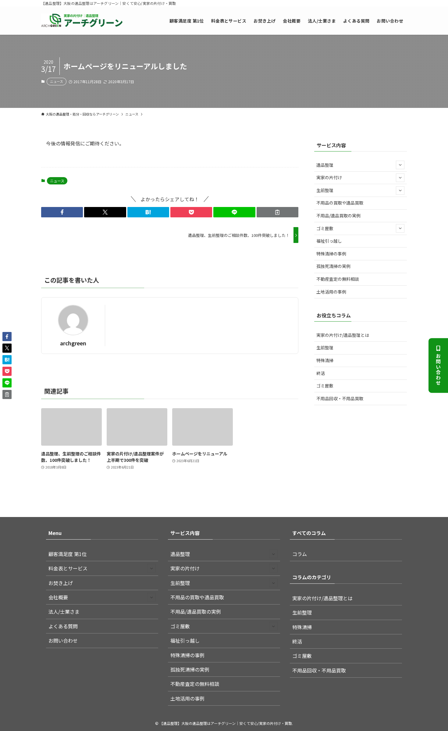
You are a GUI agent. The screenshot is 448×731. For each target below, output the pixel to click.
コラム (299, 554)
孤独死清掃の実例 (333, 266)
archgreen (73, 343)
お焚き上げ (60, 583)
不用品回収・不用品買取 (339, 398)
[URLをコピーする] (277, 212)
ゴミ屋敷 (324, 228)
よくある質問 (63, 626)
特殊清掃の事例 (331, 254)
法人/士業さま (64, 611)
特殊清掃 (324, 360)
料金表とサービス (67, 568)
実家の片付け (329, 177)
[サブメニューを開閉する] (400, 165)
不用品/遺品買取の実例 (338, 215)
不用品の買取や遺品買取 (339, 203)
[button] (62, 212)
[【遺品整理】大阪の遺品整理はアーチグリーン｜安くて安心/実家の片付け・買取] (82, 21)
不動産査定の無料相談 (337, 279)
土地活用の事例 (331, 292)
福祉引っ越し (329, 241)
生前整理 (324, 190)
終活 (320, 373)
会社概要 (58, 597)
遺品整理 (324, 165)
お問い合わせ (438, 369)
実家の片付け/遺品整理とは (342, 335)
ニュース (56, 81)
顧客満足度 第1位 (67, 554)
